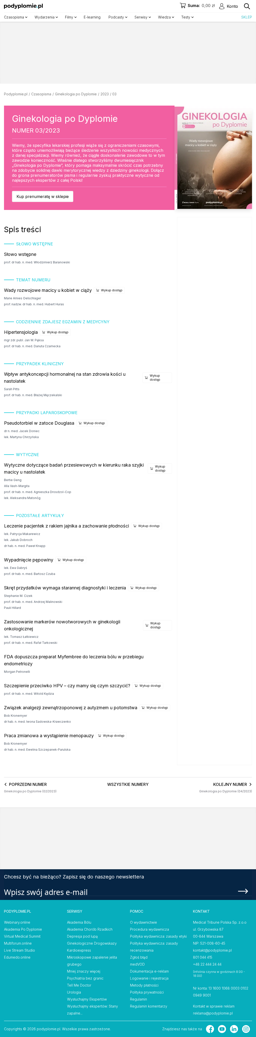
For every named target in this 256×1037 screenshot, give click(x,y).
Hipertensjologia (21, 332)
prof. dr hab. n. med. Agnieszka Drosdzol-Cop (37, 492)
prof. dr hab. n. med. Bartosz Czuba (29, 574)
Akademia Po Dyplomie (23, 929)
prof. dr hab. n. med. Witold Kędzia (29, 693)
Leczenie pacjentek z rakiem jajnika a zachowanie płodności (66, 525)
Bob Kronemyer (15, 715)
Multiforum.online (18, 943)
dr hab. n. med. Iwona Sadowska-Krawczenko (37, 721)
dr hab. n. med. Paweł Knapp (25, 546)
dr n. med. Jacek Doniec (22, 431)
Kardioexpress (79, 950)
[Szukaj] (247, 6)
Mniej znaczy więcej (83, 971)
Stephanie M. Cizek (18, 596)
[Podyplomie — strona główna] (23, 6)
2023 (104, 94)
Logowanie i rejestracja (149, 978)
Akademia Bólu (79, 922)
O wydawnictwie (143, 922)
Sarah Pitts (12, 389)
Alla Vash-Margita (17, 486)
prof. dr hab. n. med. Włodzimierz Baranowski (37, 262)
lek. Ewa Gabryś (15, 568)
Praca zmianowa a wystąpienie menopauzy (49, 735)
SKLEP (246, 17)
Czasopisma (41, 94)
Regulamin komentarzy (148, 1006)
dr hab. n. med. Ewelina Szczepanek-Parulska (37, 749)
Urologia (74, 992)
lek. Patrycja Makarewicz (22, 534)
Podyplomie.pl (16, 94)
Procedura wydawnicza (149, 929)
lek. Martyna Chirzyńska (21, 437)
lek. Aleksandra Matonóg (22, 498)
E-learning (92, 17)
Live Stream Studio (19, 950)
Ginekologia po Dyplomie (76, 94)
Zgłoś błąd (139, 957)
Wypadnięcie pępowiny (28, 559)
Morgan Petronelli (17, 672)
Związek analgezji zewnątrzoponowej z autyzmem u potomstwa (70, 707)
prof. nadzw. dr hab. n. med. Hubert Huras (34, 304)
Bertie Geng (13, 480)
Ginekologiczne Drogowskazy (92, 943)
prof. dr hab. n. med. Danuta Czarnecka (32, 346)
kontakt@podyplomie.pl (212, 950)
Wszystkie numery (127, 784)
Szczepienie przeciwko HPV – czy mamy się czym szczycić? (67, 685)
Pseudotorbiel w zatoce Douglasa (39, 423)
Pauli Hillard (12, 608)
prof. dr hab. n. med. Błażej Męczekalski (33, 395)
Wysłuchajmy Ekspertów (87, 999)
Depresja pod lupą (82, 936)
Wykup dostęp (111, 290)
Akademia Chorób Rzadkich (89, 929)
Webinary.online (17, 922)
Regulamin (138, 999)
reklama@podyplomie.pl (213, 1013)
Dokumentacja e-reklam (149, 971)
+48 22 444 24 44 (207, 964)
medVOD (137, 964)
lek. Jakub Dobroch (18, 540)
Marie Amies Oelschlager (22, 298)
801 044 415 (202, 957)
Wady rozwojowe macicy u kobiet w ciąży (48, 290)
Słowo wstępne (20, 254)
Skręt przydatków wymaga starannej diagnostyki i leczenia (65, 587)
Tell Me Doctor (79, 985)
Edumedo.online (17, 957)
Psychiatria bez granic (85, 978)
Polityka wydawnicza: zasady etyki (158, 936)
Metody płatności (144, 985)
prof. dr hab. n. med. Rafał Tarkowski (30, 643)
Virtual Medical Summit (22, 936)
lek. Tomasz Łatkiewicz (21, 637)
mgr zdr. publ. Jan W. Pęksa (24, 340)
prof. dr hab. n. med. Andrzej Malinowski (33, 602)
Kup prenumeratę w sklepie (42, 196)
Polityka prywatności (147, 992)
